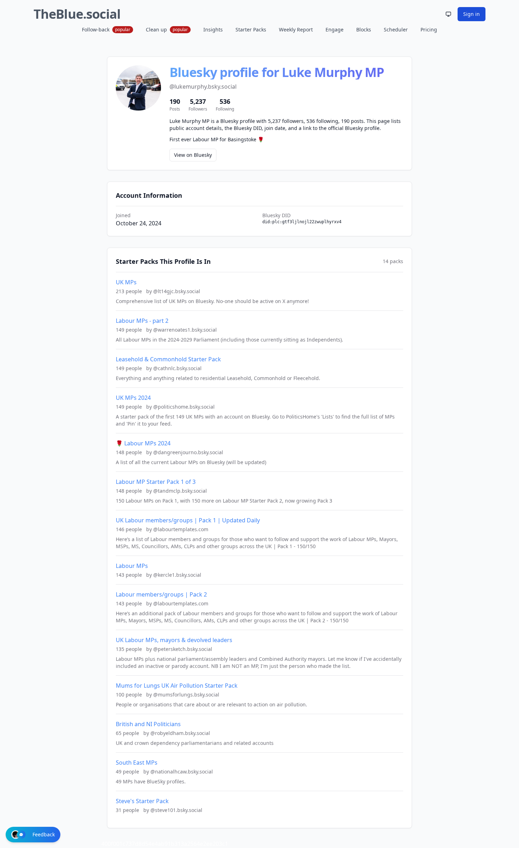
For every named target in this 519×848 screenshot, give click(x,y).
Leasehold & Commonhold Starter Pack (168, 359)
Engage (335, 29)
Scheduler (396, 29)
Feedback (43, 834)
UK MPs (126, 282)
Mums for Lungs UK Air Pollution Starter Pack (177, 685)
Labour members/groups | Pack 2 (161, 594)
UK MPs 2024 (133, 398)
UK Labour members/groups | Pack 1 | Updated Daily (188, 520)
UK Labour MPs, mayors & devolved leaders (174, 640)
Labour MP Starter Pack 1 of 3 (156, 482)
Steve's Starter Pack (142, 801)
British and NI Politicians (148, 724)
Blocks (363, 29)
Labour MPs (132, 566)
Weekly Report (296, 29)
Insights (213, 29)
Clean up (167, 29)
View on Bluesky (193, 155)
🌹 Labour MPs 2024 (143, 443)
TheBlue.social (77, 14)
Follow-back (106, 29)
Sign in (471, 14)
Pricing (428, 29)
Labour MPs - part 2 (142, 321)
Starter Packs (250, 29)
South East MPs (136, 762)
